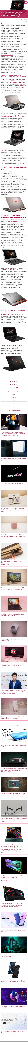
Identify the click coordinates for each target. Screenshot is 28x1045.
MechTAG (14, 397)
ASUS (14, 374)
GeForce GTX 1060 (14, 387)
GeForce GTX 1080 (14, 381)
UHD (14, 403)
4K (14, 400)
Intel (14, 407)
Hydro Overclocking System (14, 391)
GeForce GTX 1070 (14, 384)
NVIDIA (14, 378)
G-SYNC (13, 394)
